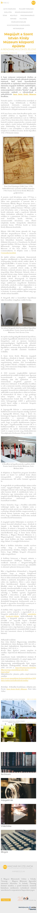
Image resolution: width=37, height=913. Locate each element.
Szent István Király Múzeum (24, 94)
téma (5, 15)
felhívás (23, 18)
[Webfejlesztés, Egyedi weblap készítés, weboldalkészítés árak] (32, 909)
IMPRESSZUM (18, 871)
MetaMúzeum (18, 28)
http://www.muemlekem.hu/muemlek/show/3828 (18, 678)
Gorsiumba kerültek (8, 253)
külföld (13, 15)
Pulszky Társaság (26, 9)
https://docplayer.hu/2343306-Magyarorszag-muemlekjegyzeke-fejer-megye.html (18, 670)
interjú (13, 18)
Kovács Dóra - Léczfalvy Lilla (9, 53)
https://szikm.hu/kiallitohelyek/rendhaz (14, 680)
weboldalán (32, 614)
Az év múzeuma (9, 9)
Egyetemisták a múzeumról (18, 25)
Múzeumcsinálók (18, 22)
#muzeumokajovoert (24, 12)
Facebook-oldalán (12, 616)
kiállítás (8, 12)
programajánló (27, 15)
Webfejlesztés (23, 907)
